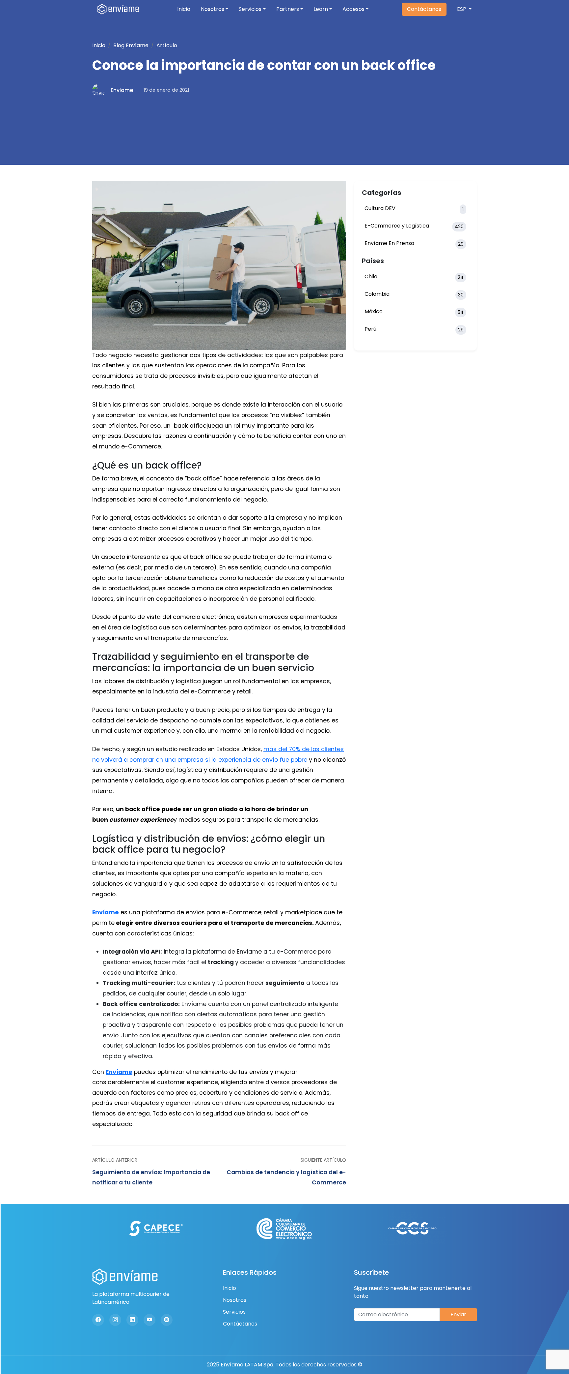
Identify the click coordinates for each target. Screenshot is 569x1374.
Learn (320, 9)
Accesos (353, 9)
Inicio (183, 9)
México (414, 312)
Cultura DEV (414, 208)
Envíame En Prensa (414, 243)
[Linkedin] (132, 1320)
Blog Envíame (131, 45)
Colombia (414, 294)
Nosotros (212, 9)
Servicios (250, 9)
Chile (414, 277)
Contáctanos (424, 9)
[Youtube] (149, 1320)
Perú (414, 329)
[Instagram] (115, 1320)
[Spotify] (167, 1320)
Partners (287, 9)
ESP (462, 9)
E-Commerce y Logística (414, 226)
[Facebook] (98, 1320)
